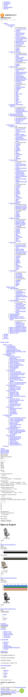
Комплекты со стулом (21, 207)
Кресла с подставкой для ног (17, 384)
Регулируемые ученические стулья (21, 303)
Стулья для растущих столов (17, 374)
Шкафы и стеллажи (20, 223)
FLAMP (6, 673)
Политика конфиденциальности (12, 647)
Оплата (5, 6)
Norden (17, 96)
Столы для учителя (20, 299)
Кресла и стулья (14, 66)
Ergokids (18, 147)
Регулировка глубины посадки (8, 494)
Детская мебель (10, 124)
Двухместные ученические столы (20, 294)
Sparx (17, 103)
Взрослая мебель (11, 24)
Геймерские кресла (20, 73)
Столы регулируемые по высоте (18, 417)
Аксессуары (13, 242)
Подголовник (4, 477)
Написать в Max (5, 342)
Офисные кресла (20, 76)
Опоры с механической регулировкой (21, 60)
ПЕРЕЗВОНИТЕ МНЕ (6, 694)
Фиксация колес (7, 512)
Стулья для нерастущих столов (20, 163)
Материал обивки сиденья (7, 491)
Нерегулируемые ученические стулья (21, 306)
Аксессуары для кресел (21, 118)
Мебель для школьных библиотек (18, 330)
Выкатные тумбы (20, 220)
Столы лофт (19, 45)
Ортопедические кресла (16, 444)
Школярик (18, 158)
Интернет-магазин (21, 687)
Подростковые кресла (21, 168)
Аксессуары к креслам (21, 251)
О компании (7, 1)
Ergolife (17, 89)
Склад (7, 688)
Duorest (17, 189)
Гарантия (6, 648)
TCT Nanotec (19, 154)
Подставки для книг (21, 245)
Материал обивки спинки (7, 487)
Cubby (17, 146)
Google (5, 676)
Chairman (18, 85)
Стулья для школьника (15, 371)
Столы (11, 26)
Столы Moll (12, 369)
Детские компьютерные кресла (21, 170)
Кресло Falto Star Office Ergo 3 (8, 544)
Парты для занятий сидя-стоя (17, 359)
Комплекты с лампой (21, 208)
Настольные (19, 273)
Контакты (6, 338)
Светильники (13, 270)
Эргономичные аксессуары (16, 115)
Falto (17, 92)
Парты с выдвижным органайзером (21, 136)
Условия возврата (8, 7)
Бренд (2, 470)
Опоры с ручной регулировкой (20, 58)
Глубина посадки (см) (13, 498)
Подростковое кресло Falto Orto (9, 578)
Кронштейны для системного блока (20, 109)
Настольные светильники (16, 114)
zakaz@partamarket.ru (6, 665)
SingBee (18, 196)
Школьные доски (14, 332)
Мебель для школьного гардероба (18, 327)
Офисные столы (20, 42)
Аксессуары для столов (21, 123)
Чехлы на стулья (20, 250)
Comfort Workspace (20, 87)
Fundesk (18, 215)
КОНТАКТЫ (4, 651)
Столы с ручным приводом (20, 35)
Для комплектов (20, 277)
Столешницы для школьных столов (20, 325)
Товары (5, 23)
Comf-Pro (18, 145)
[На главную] (9, 16)
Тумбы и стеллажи (14, 218)
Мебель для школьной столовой (18, 328)
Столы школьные (14, 288)
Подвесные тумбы (20, 222)
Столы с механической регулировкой (21, 39)
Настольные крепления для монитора (21, 112)
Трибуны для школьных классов (18, 331)
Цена (2, 458)
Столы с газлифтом (20, 37)
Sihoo (17, 100)
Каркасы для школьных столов (20, 322)
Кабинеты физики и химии (16, 316)
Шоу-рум (6, 8)
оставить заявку (5, 611)
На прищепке (19, 276)
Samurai (17, 99)
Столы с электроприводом (20, 32)
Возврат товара (7, 646)
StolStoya (18, 49)
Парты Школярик (14, 367)
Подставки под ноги (21, 253)
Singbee (17, 153)
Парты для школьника (15, 363)
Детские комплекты (15, 203)
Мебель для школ (11, 287)
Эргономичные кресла (21, 72)
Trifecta (17, 50)
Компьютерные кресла (21, 78)
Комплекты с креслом (21, 205)
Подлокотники (4, 481)
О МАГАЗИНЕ (4, 625)
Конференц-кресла (20, 80)
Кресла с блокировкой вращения (18, 382)
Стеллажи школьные (15, 314)
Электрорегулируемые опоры (17, 429)
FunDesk (18, 149)
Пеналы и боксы (20, 249)
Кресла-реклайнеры (21, 77)
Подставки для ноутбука (19, 121)
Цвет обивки (4, 516)
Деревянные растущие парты (17, 361)
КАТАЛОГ (3, 623)
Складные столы (20, 43)
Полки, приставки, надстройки (20, 225)
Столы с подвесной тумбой (17, 365)
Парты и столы (13, 126)
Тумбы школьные (14, 315)
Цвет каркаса (4, 518)
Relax (17, 97)
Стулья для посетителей (19, 82)
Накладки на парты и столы (17, 400)
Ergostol (17, 47)
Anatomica (18, 143)
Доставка (6, 4)
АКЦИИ (6, 334)
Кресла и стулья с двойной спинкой (20, 174)
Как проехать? (7, 3)
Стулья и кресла (14, 160)
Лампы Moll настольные (16, 408)
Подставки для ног (20, 119)
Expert (17, 91)
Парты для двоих (20, 138)
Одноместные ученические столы (20, 291)
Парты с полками (20, 134)
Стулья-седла (19, 74)
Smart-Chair (18, 101)
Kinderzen (18, 150)
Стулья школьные (14, 300)
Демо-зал (3, 688)
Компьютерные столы (21, 41)
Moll (17, 151)
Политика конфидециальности (8, 692)
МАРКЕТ (6, 670)
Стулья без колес (20, 172)
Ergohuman (18, 88)
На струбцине (19, 274)
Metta (17, 95)
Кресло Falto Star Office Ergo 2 (8, 608)
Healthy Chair (19, 93)
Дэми (17, 157)
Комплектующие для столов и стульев (16, 351)
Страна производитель (6, 473)
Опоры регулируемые (15, 51)
